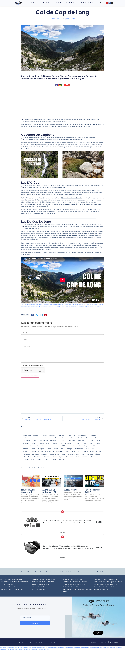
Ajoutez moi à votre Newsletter (32, 365)
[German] (60, 85)
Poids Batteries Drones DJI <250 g (105, 584)
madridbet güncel (82, 304)
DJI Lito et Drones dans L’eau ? (73, 579)
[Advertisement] (62, 102)
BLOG (46, 3)
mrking (22, 304)
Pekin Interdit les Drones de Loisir (105, 587)
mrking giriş (27, 304)
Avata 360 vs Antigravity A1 (49, 491)
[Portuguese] (65, 85)
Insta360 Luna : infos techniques (43, 582)
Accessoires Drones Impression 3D (105, 579)
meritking (26, 306)
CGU (92, 571)
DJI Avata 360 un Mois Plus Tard (74, 584)
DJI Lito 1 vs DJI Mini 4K (39, 587)
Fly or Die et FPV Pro (38, 590)
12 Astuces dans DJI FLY (92, 491)
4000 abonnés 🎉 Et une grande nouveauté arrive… (78, 590)
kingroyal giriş (37, 304)
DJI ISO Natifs (70, 490)
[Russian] (67, 85)
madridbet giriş (75, 304)
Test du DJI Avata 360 (101, 590)
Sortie (73, 19)
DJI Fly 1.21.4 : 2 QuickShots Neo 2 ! (12, 579)
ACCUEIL (35, 3)
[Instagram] (112, 3)
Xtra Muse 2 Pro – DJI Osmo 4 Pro (12, 590)
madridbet (69, 304)
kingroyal (32, 304)
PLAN (100, 571)
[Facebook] (110, 3)
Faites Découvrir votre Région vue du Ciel (108, 582)
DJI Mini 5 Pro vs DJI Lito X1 (40, 584)
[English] (56, 85)
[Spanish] (69, 85)
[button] (101, 3)
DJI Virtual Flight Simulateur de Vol (43, 579)
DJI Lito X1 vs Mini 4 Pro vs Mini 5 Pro (75, 582)
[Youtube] (107, 3)
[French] (58, 85)
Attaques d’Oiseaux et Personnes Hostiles (14, 582)
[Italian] (62, 85)
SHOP (58, 3)
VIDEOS (71, 3)
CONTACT (87, 3)
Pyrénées (67, 19)
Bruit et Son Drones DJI (70, 587)
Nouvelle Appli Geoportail (28, 491)
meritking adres (46, 306)
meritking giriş (32, 306)
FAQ (69, 571)
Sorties (57, 19)
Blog (53, 19)
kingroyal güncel (44, 304)
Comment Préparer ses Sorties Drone (13, 587)
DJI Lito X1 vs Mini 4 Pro (8, 584)
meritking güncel (39, 306)
